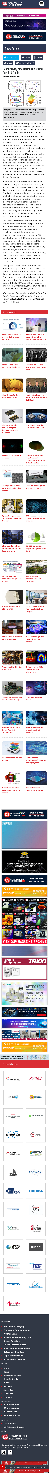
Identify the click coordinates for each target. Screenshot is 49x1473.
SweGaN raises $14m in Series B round (35, 487)
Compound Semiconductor (17, 1330)
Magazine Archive (12, 1375)
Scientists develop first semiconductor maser (11, 790)
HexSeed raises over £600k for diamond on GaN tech (36, 397)
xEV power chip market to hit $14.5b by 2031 (11, 578)
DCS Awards (10, 1423)
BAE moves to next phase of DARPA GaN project (35, 518)
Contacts (8, 1397)
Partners (8, 1386)
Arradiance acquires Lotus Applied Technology (11, 729)
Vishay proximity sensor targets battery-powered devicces (10, 429)
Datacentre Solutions (14, 1352)
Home (6, 1368)
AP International (11, 1404)
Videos (7, 1383)
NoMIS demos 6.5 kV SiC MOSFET (11, 607)
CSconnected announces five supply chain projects (36, 760)
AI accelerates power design (12, 759)
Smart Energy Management (17, 1348)
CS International (11, 1408)
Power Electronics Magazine (17, 1337)
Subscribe (8, 1394)
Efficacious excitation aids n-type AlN (12, 638)
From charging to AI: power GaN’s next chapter (11, 337)
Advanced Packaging (14, 1327)
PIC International (12, 1415)
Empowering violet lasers (34, 698)
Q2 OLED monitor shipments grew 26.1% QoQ (36, 548)
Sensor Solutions (12, 1341)
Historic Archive (11, 1379)
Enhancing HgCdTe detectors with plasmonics (34, 669)
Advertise (8, 1390)
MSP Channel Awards (14, 1427)
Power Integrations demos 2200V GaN (35, 789)
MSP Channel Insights (14, 1359)
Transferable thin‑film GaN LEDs (12, 668)
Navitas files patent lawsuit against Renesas (35, 729)
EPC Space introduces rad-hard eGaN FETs (36, 426)
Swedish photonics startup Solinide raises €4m (36, 367)
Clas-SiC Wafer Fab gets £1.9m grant (11, 396)
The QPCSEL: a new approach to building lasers (12, 488)
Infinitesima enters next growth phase (11, 366)
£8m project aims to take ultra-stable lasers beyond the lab (36, 337)
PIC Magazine (10, 1334)
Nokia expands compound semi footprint (33, 578)
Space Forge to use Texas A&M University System (12, 518)
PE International (11, 1412)
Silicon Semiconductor (15, 1345)
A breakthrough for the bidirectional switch (35, 639)
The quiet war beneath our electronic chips (12, 698)
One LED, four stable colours (11, 456)
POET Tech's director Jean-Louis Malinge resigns (35, 609)
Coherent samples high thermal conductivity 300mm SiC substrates (35, 459)
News (6, 1372)
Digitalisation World (13, 1356)
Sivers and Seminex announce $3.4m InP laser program (11, 548)
